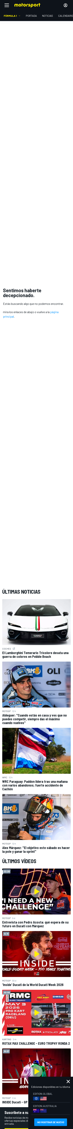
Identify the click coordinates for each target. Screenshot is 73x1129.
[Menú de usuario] (65, 5)
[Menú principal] (7, 5)
